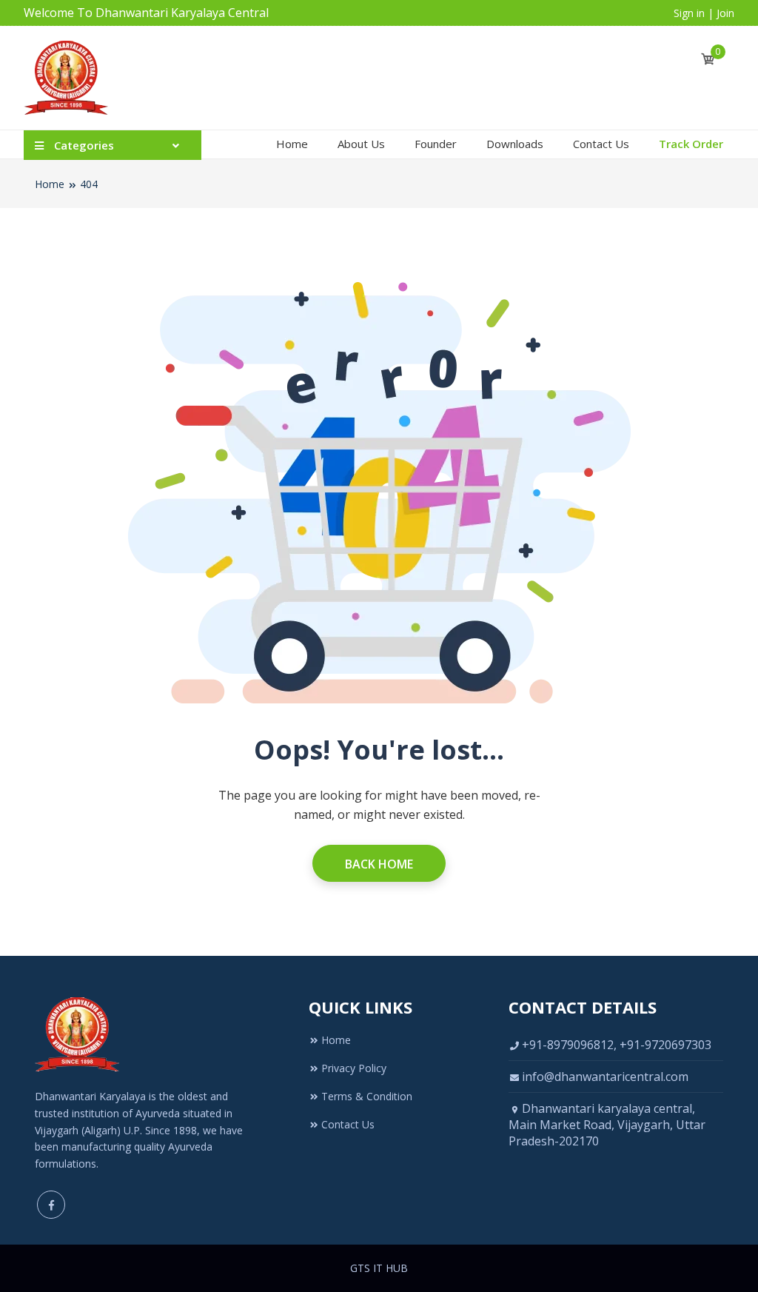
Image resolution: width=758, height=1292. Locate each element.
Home (292, 143)
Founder (436, 143)
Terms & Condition (366, 1096)
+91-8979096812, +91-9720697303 (616, 1045)
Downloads (514, 143)
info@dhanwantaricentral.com (605, 1076)
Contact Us (601, 143)
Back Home (379, 864)
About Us (361, 143)
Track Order (691, 143)
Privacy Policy (353, 1068)
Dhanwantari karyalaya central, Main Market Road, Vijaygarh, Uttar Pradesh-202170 (607, 1124)
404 (89, 184)
